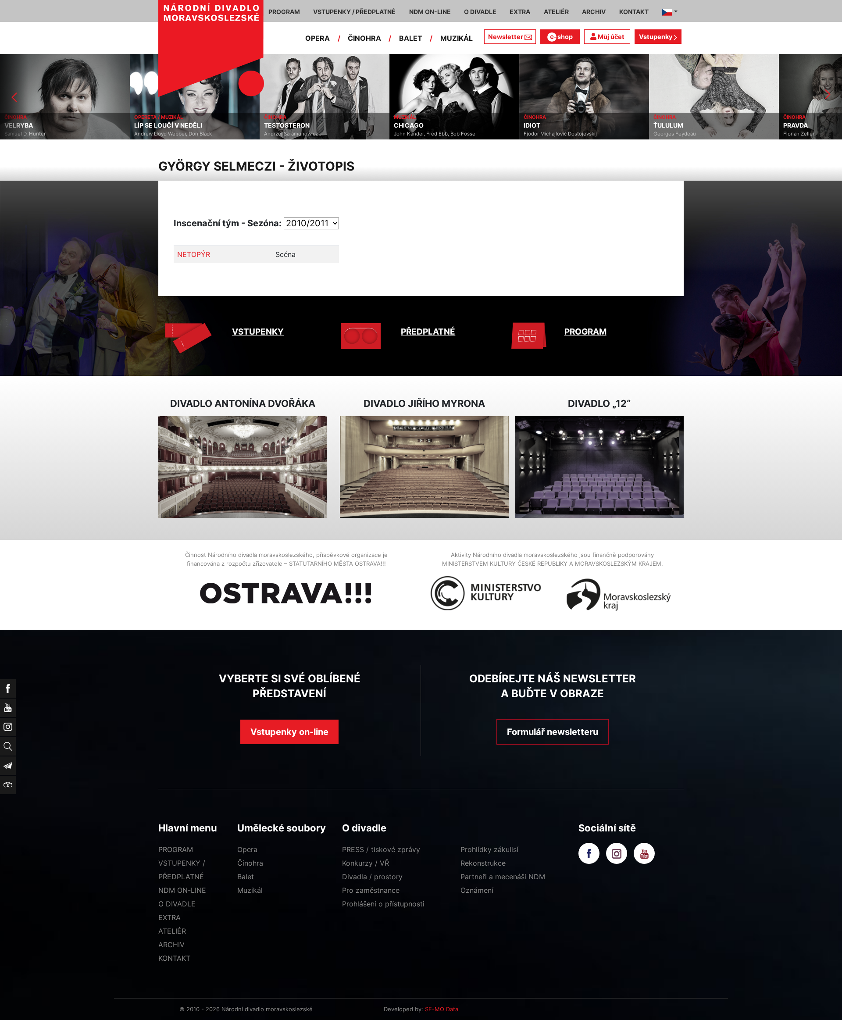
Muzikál (250, 890)
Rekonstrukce (483, 863)
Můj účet (610, 36)
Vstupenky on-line (289, 732)
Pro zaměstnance (371, 890)
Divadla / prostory (372, 876)
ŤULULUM (538, 125)
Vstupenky (656, 36)
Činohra (250, 863)
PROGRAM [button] (284, 11)
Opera (247, 849)
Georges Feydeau (545, 134)
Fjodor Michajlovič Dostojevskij (430, 134)
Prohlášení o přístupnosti (383, 903)
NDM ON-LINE (182, 890)
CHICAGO (279, 125)
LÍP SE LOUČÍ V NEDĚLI (38, 125)
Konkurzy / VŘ (365, 863)
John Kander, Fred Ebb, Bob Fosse (305, 134)
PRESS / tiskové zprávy (381, 849)
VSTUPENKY (258, 332)
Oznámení (476, 890)
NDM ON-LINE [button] (430, 11)
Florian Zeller (669, 134)
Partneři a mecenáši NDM (502, 876)
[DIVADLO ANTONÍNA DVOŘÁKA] (242, 467)
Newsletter (505, 36)
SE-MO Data (441, 1009)
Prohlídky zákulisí (489, 849)
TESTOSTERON (157, 125)
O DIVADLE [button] (480, 11)
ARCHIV (171, 944)
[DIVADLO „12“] (599, 467)
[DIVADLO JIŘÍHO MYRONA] (424, 467)
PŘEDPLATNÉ (428, 332)
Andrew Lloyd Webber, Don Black (43, 134)
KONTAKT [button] (634, 11)
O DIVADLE (177, 903)
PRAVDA (665, 125)
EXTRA (169, 917)
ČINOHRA (364, 38)
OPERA (317, 38)
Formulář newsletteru (552, 732)
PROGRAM (585, 332)
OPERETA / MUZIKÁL (28, 117)
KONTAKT (174, 958)
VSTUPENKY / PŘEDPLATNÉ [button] (354, 11)
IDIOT (402, 125)
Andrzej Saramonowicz (161, 134)
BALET (410, 38)
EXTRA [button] (520, 11)
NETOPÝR (193, 254)
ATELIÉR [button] (556, 11)
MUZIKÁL (456, 38)
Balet (245, 876)
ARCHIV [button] (594, 11)
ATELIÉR (172, 931)
